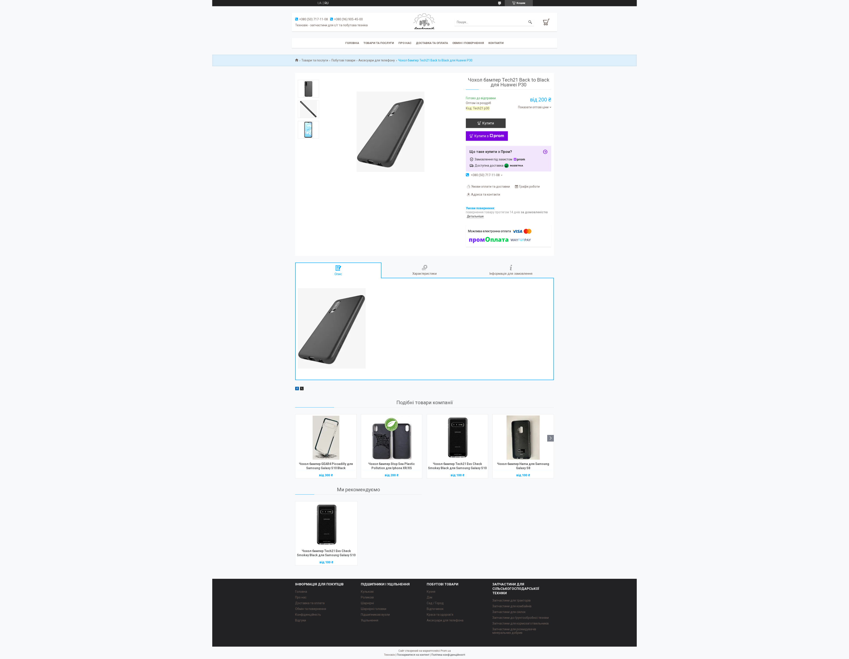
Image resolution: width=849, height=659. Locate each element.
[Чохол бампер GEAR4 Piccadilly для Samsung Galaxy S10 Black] (325, 437)
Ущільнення (369, 620)
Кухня (431, 591)
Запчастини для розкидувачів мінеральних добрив (514, 630)
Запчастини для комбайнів (512, 606)
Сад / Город (435, 603)
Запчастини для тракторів (511, 600)
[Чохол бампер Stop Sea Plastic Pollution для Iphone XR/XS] (391, 437)
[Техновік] (424, 22)
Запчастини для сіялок (509, 612)
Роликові (367, 597)
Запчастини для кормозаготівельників (520, 623)
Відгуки (300, 620)
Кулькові (367, 591)
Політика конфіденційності (448, 654)
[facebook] (297, 389)
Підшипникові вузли (375, 614)
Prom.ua (446, 650)
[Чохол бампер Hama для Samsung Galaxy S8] (523, 437)
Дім (429, 597)
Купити (488, 123)
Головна (352, 43)
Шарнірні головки (373, 609)
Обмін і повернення (468, 43)
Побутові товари (343, 60)
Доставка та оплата (432, 43)
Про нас (404, 43)
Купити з (481, 136)
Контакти (496, 43)
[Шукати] (530, 22)
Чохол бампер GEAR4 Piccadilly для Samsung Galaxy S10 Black (326, 466)
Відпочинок (435, 609)
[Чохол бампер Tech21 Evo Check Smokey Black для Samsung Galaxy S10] (457, 437)
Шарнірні (367, 603)
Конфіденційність (308, 614)
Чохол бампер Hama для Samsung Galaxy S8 (523, 466)
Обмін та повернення (310, 609)
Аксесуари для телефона (445, 620)
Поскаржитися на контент (413, 654)
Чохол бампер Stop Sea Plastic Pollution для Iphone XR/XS (391, 466)
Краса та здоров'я (440, 614)
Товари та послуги (378, 43)
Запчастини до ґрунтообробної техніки (520, 617)
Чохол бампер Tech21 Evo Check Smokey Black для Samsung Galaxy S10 (457, 466)
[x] (302, 389)
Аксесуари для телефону (376, 60)
